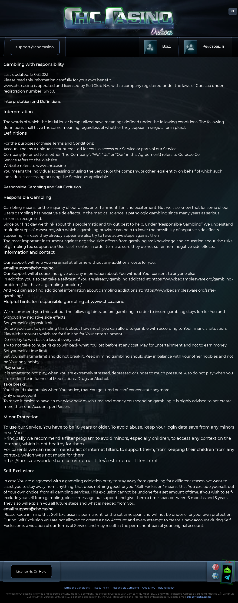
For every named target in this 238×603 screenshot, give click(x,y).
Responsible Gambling (125, 587)
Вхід (166, 46)
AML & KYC (148, 587)
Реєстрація (213, 46)
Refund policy (166, 587)
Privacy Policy (101, 587)
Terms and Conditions (77, 587)
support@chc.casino (199, 596)
